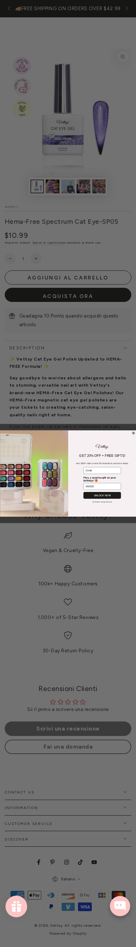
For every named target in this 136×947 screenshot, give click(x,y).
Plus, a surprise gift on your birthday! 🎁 (99, 479)
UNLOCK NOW (102, 495)
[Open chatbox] (120, 906)
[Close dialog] (133, 433)
